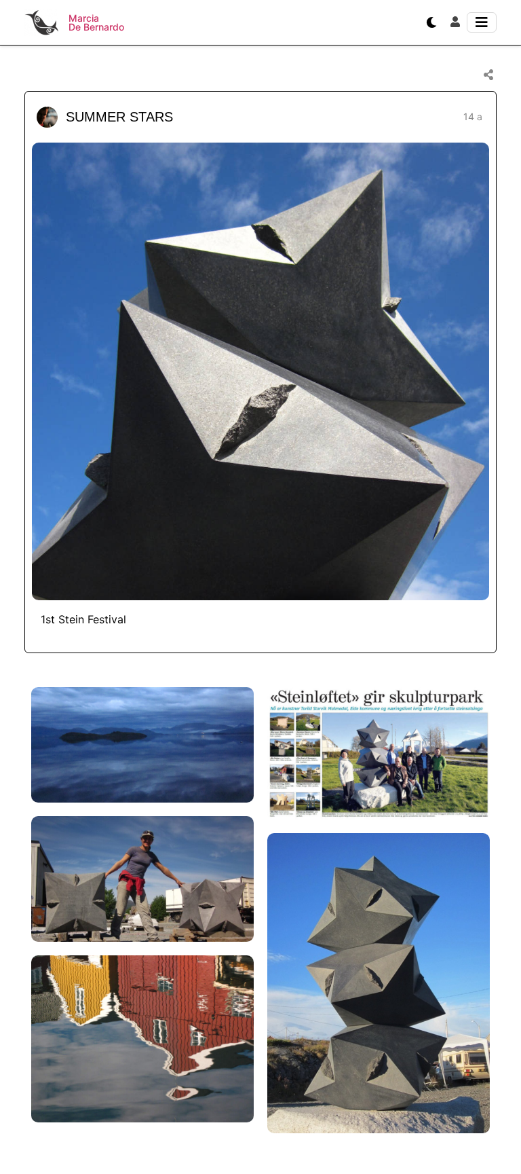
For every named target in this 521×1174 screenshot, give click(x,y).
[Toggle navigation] (482, 22)
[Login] (455, 22)
